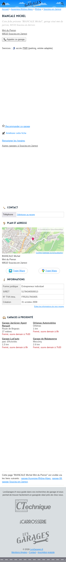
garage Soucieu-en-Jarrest (15, 481)
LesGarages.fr (36, 549)
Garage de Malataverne (45, 339)
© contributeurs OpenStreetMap (50, 229)
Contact (32, 552)
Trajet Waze (19, 270)
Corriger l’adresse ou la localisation (49, 253)
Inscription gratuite (46, 552)
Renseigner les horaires (13, 140)
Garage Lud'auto (10, 339)
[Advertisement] (33, 88)
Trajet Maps (51, 270)
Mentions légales (19, 552)
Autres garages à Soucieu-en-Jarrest (20, 145)
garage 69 (57, 478)
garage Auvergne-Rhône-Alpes (36, 478)
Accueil (3, 3)
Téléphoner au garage (26, 215)
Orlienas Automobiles (44, 323)
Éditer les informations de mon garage (49, 306)
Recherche (62, 3)
